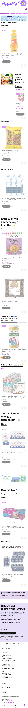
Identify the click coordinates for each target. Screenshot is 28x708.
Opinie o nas (5, 685)
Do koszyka (6, 61)
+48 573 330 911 (8, 700)
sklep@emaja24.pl (10, 702)
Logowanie (5, 652)
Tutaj (2, 368)
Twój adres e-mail (4, 629)
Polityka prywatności (7, 676)
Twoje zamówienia (6, 655)
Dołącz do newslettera (8, 633)
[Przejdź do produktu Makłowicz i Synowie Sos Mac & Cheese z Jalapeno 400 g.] (14, 336)
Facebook (4, 691)
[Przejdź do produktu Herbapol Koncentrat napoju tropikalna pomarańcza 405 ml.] (14, 41)
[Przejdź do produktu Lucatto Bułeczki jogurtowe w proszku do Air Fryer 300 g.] (14, 244)
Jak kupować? (5, 673)
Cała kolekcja (18, 89)
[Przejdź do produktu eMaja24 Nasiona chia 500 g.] (14, 288)
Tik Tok (4, 692)
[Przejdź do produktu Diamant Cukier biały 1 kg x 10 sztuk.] (14, 439)
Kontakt (4, 683)
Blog (3, 694)
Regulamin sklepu (6, 674)
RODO (3, 671)
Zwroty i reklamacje (7, 677)
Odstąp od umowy (6, 656)
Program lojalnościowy (7, 658)
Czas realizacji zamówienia (8, 665)
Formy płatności (6, 664)
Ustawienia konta (6, 654)
